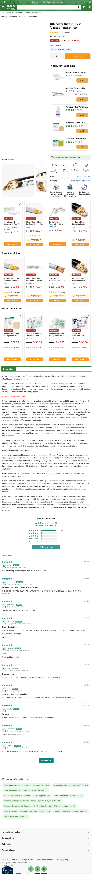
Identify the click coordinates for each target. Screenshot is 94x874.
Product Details (55, 45)
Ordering (59, 860)
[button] (78, 7)
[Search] (19, 7)
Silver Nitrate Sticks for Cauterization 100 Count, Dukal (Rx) (34, 224)
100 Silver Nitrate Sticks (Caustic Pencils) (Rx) (32, 16)
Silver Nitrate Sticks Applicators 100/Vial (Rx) (34, 280)
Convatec (7, 339)
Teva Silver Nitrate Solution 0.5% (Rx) (68, 796)
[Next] (89, 224)
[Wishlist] (84, 7)
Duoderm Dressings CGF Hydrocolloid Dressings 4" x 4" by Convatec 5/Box (11, 336)
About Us (5, 860)
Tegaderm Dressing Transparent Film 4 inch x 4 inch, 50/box (57, 335)
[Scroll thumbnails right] (41, 195)
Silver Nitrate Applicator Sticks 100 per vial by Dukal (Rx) (57, 280)
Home (3, 17)
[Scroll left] (3, 12)
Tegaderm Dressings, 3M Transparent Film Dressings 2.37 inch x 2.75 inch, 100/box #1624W (39, 806)
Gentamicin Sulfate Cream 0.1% (16, 816)
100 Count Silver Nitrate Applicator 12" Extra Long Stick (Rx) (80, 224)
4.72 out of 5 (52, 523)
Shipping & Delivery (26, 860)
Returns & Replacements (44, 860)
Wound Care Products (33, 12)
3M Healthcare (31, 339)
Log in (68, 49)
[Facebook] (31, 869)
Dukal (28, 227)
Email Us (14, 860)
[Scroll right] (88, 12)
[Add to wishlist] (19, 203)
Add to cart (12, 244)
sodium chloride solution (49, 433)
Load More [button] (46, 760)
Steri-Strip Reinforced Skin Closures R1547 (78, 335)
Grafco (74, 227)
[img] (7, 562)
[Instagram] (37, 869)
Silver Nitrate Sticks (14, 12)
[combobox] (51, 7)
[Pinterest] (44, 869)
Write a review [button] (46, 547)
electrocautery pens (16, 483)
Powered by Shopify (9, 865)
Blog (66, 860)
